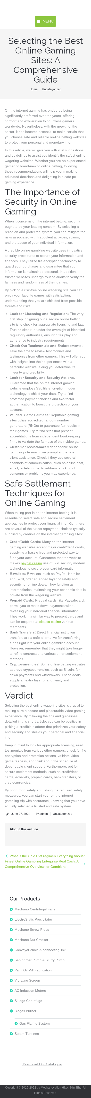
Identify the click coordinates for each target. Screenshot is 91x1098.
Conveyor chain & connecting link (40, 950)
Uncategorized (51, 89)
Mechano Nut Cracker (31, 940)
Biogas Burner (25, 1011)
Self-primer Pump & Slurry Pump (40, 960)
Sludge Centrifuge (28, 1001)
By (41, 814)
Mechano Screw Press (32, 929)
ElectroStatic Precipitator (33, 919)
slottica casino (50, 622)
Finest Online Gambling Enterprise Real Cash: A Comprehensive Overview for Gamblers (42, 864)
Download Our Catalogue (42, 1064)
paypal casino (31, 563)
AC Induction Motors (30, 990)
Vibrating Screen (27, 980)
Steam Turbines (27, 1034)
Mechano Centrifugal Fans (35, 909)
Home (34, 89)
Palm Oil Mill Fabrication (33, 970)
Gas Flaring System (34, 1023)
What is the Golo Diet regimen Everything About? (47, 856)
